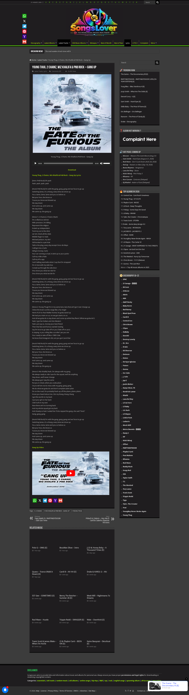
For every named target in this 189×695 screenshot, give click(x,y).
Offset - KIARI (128, 235)
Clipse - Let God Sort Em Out (134, 249)
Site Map (92, 691)
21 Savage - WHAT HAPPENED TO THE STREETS (140, 246)
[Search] (157, 2)
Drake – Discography (128, 122)
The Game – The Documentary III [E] (134, 74)
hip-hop (95, 681)
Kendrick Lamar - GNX (131, 253)
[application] (72, 163)
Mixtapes (93, 43)
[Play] (35, 163)
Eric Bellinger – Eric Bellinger (131, 112)
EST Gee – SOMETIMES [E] (43, 596)
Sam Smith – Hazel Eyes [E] (131, 102)
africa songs (146, 681)
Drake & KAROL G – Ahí (97, 572)
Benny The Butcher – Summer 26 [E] (69, 597)
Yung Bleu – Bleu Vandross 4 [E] (133, 86)
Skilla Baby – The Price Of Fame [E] (133, 107)
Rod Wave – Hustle (40, 620)
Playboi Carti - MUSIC (131, 202)
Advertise (83, 691)
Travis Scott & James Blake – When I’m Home (44, 642)
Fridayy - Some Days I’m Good (134, 210)
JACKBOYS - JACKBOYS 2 (132, 231)
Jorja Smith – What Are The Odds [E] (134, 91)
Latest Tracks (63, 43)
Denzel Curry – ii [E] (128, 97)
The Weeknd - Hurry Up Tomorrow (136, 257)
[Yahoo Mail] (24, 36)
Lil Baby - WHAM (129, 213)
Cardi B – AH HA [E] (68, 572)
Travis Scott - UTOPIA (131, 221)
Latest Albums (49, 43)
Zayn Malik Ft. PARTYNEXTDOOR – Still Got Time (47, 518)
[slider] (107, 163)
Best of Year (118, 43)
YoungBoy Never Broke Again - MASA (137, 239)
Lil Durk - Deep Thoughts (132, 206)
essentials (41, 681)
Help (37, 691)
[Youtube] (133, 690)
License (43, 691)
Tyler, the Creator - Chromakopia (135, 217)
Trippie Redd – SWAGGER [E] (72, 620)
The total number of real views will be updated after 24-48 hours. (67, 51)
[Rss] (126, 690)
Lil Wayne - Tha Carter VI (132, 242)
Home (33, 60)
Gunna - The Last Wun (131, 264)
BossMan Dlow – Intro (69, 548)
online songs (85, 681)
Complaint (144, 43)
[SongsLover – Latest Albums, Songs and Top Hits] (94, 22)
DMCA (76, 691)
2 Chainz (38, 511)
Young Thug (77, 511)
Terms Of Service (66, 691)
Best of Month (106, 43)
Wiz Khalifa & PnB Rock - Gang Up (57, 511)
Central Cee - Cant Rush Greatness (136, 195)
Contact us (141, 691)
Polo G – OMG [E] (39, 548)
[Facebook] (128, 690)
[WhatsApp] (24, 16)
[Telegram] (24, 26)
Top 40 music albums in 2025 (138, 267)
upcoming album (133, 681)
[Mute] (101, 163)
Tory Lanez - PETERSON (132, 228)
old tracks (50, 681)
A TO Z (135, 43)
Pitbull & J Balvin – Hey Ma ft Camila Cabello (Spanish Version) (97, 520)
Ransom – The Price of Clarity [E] (133, 117)
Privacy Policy (53, 691)
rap (105, 681)
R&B (101, 681)
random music (61, 681)
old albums (73, 681)
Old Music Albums (79, 43)
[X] (24, 21)
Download (72, 170)
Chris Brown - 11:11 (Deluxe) (134, 260)
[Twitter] (130, 690)
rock (110, 681)
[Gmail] (24, 41)
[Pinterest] (24, 31)
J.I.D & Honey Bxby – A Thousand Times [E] (96, 549)
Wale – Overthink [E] (96, 620)
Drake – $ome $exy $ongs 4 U (134, 224)
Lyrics (128, 43)
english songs (119, 681)
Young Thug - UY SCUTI (132, 199)
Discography (35, 43)
